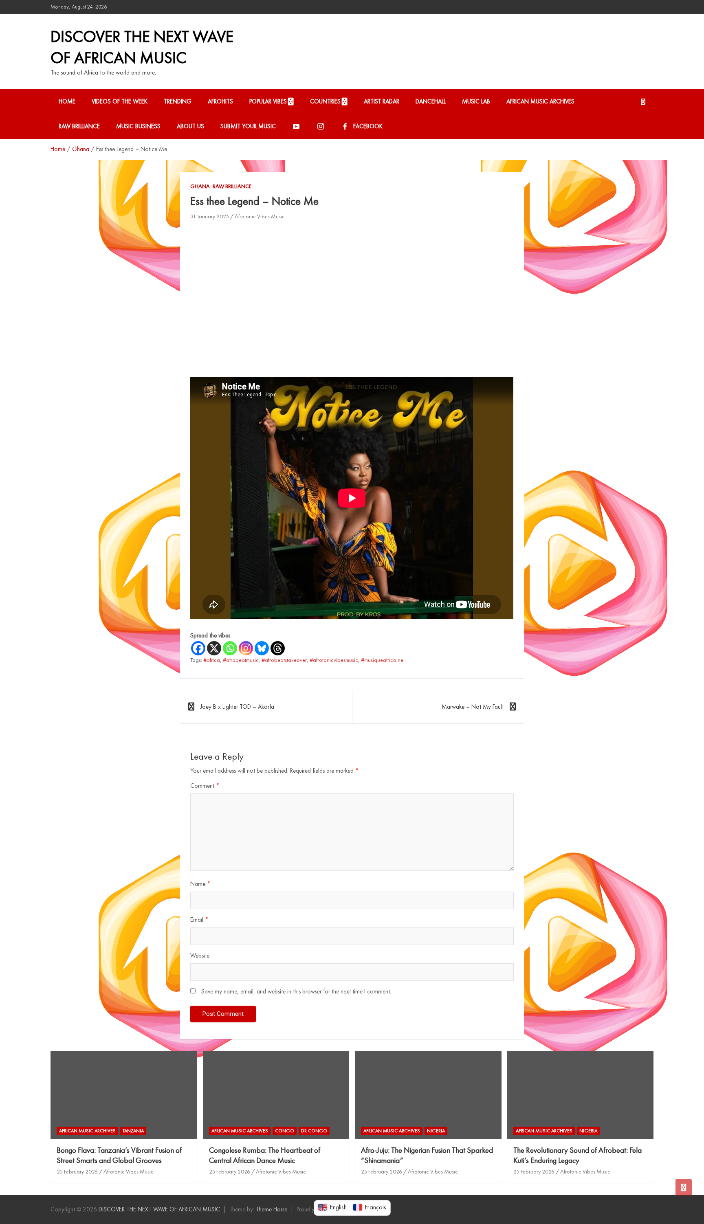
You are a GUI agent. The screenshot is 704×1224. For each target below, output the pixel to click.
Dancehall (431, 101)
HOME (67, 101)
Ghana (200, 186)
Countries (325, 101)
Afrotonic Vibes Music (260, 216)
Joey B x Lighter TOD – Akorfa (237, 707)
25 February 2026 (77, 1171)
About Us (190, 126)
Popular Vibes (268, 101)
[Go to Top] (683, 1187)
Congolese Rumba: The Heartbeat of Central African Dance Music (264, 1155)
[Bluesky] (262, 648)
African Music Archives (540, 101)
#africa (211, 660)
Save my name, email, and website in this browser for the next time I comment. (296, 991)
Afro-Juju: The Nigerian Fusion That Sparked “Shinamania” (427, 1155)
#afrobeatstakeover (284, 660)
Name (200, 884)
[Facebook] (198, 648)
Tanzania (133, 1130)
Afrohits (220, 101)
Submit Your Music (248, 126)
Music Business (138, 126)
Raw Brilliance (79, 126)
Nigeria (436, 1130)
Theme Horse (271, 1209)
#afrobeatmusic (241, 660)
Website (199, 956)
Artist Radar (381, 101)
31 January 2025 (209, 216)
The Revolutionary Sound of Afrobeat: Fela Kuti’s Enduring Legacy (577, 1155)
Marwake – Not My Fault (473, 707)
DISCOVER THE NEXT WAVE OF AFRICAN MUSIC (142, 47)
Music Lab (476, 101)
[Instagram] (246, 648)
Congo (284, 1130)
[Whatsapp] (230, 648)
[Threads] (278, 648)
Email (199, 920)
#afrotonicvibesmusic (334, 660)
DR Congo (314, 1130)
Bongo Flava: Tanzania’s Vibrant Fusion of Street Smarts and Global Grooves (119, 1155)
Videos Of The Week (119, 101)
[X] (214, 648)
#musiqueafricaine (382, 660)
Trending (177, 101)
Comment (205, 786)
